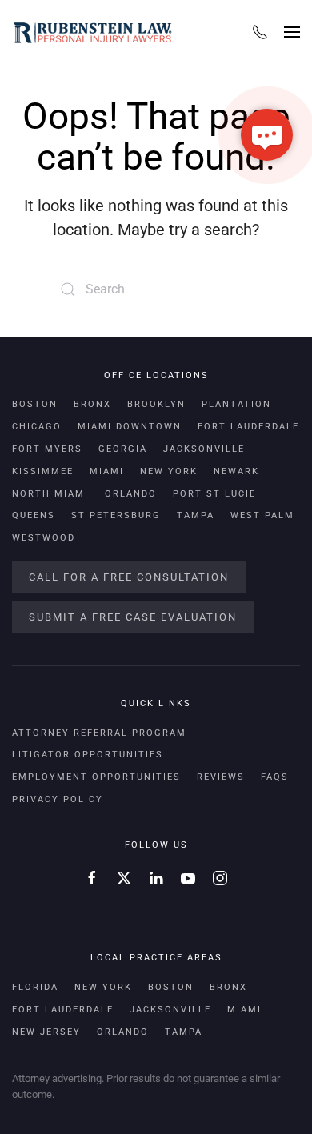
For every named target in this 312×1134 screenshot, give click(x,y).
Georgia (122, 449)
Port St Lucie (214, 494)
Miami (107, 471)
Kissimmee (43, 471)
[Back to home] (92, 32)
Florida (35, 987)
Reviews (221, 777)
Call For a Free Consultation (129, 577)
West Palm (262, 515)
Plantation (236, 404)
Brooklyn (156, 404)
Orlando (131, 494)
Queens (33, 515)
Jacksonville (204, 449)
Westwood (43, 538)
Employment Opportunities (96, 777)
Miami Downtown (130, 426)
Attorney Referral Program (99, 733)
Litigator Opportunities (87, 754)
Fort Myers (47, 449)
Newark (236, 471)
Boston (35, 404)
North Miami (50, 494)
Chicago (37, 426)
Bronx (92, 404)
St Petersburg (116, 515)
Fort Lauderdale (248, 426)
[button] (292, 32)
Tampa (195, 515)
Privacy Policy (57, 799)
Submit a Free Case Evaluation (133, 617)
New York (169, 471)
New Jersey (46, 1032)
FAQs (275, 777)
